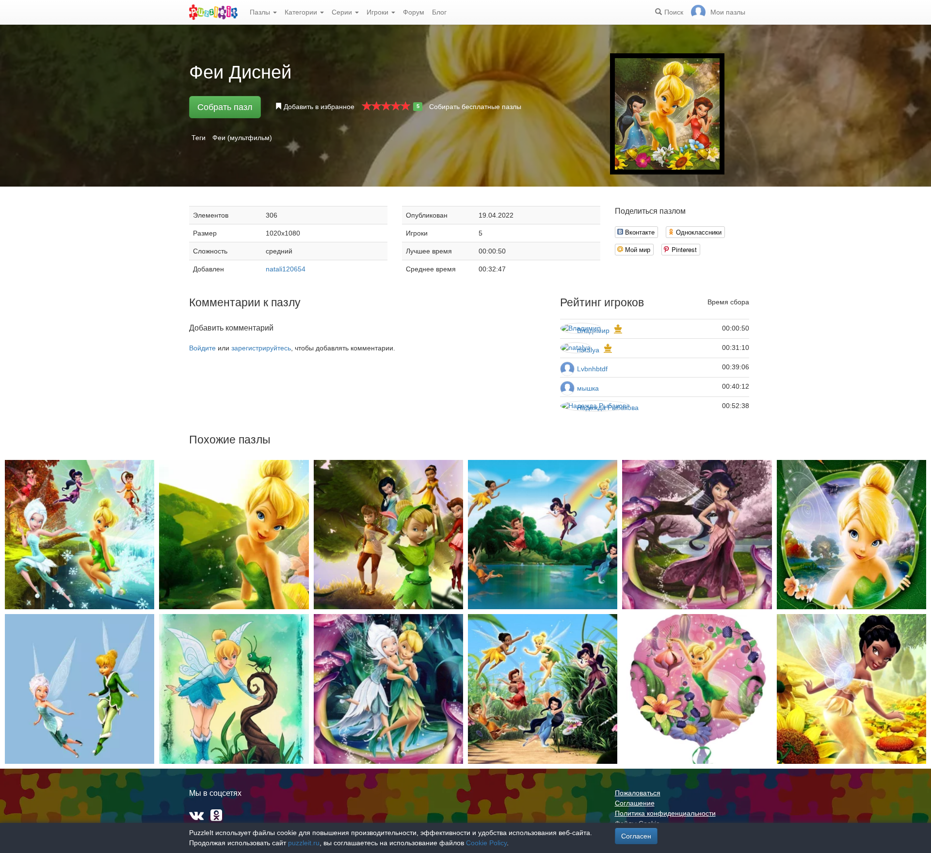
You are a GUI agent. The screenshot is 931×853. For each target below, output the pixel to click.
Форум (413, 12)
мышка (588, 388)
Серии (343, 12)
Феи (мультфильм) (242, 138)
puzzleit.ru (304, 843)
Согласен (636, 836)
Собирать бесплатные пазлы (475, 107)
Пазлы (261, 12)
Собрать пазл (225, 107)
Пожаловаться (637, 793)
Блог (439, 12)
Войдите (202, 348)
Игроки (378, 12)
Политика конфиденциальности (665, 813)
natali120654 (285, 269)
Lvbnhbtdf (592, 369)
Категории (302, 12)
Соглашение (635, 803)
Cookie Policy (486, 843)
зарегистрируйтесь (261, 348)
